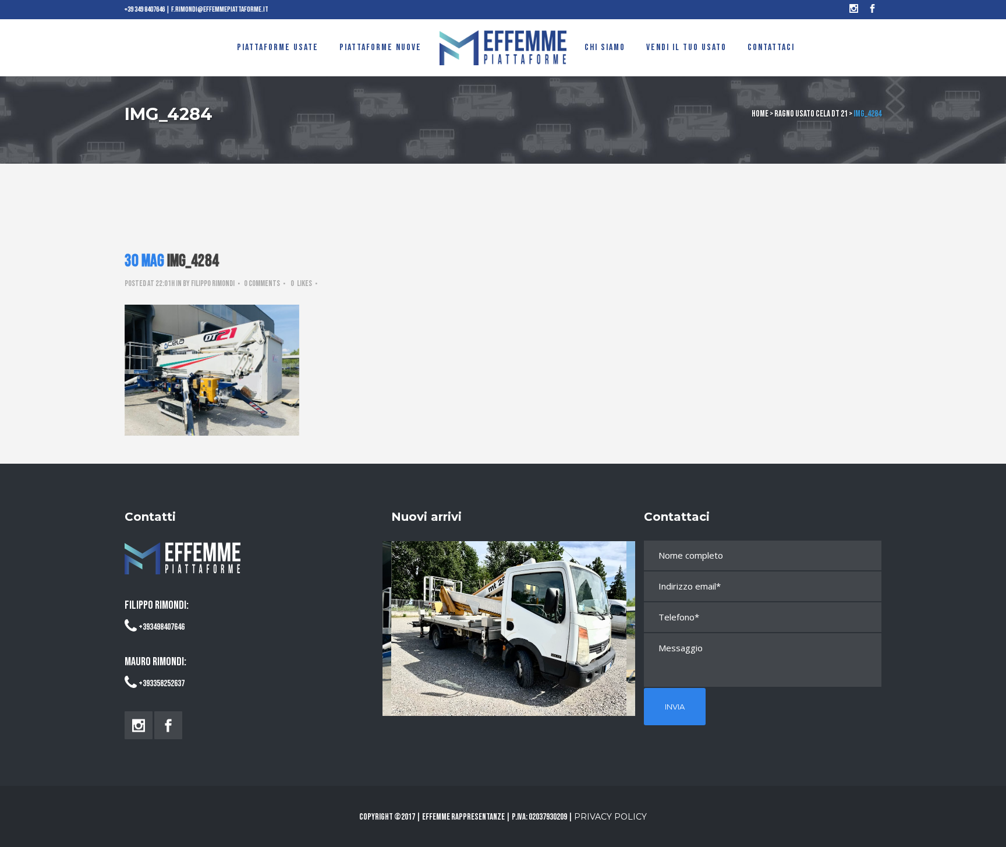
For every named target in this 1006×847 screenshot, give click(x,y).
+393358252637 (162, 683)
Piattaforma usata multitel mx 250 (509, 617)
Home (760, 113)
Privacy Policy (610, 816)
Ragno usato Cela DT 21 (811, 113)
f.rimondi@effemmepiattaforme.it (219, 9)
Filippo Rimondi (213, 283)
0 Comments (262, 283)
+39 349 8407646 (145, 9)
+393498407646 (162, 627)
